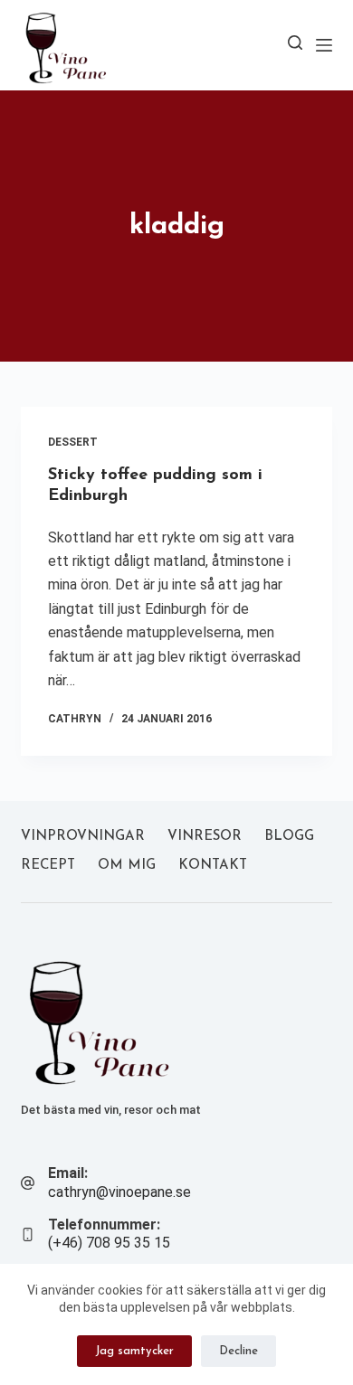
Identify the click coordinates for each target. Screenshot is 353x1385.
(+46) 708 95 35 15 (109, 1242)
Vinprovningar (83, 836)
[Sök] (295, 42)
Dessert (73, 442)
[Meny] (324, 45)
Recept (48, 865)
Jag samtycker (134, 1351)
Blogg (289, 836)
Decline (238, 1351)
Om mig (127, 865)
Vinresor (204, 836)
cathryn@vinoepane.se (119, 1192)
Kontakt (212, 865)
